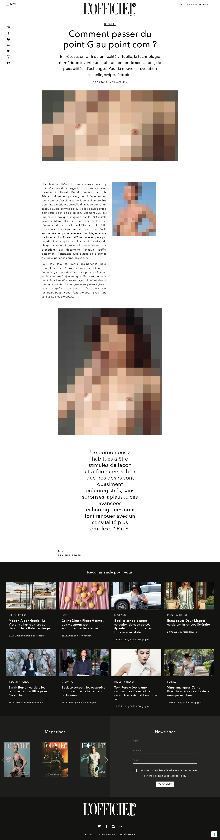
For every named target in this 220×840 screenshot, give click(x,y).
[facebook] (8, 34)
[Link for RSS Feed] (120, 826)
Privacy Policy (179, 775)
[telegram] (8, 63)
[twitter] (8, 51)
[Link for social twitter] (99, 826)
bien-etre (64, 555)
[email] (8, 28)
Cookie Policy (127, 834)
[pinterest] (8, 40)
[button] (106, 760)
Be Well (110, 24)
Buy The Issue (188, 4)
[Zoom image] (134, 209)
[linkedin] (8, 46)
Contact (90, 834)
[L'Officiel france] (110, 9)
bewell (77, 555)
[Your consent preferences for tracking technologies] (214, 834)
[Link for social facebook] (106, 826)
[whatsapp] (8, 57)
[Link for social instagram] (113, 826)
